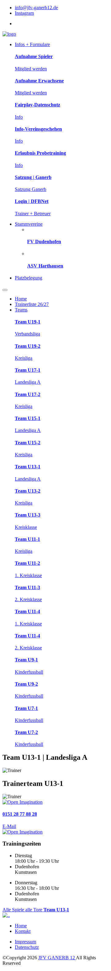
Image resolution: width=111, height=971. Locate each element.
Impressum (25, 941)
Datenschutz (27, 947)
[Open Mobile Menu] (4, 290)
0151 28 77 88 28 (19, 814)
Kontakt (23, 931)
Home (21, 925)
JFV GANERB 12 (57, 957)
